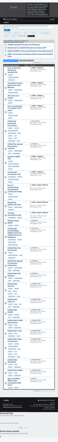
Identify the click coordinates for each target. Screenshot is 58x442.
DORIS (16, 128)
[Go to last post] (43, 68)
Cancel (21, 427)
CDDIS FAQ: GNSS (15, 370)
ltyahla (34, 378)
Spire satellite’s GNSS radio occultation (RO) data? (14, 382)
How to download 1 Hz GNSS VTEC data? (15, 108)
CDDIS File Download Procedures (12, 123)
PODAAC (11, 209)
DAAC (26, 33)
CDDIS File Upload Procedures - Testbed (15, 146)
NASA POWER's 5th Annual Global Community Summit (30, 51)
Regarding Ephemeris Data (14, 203)
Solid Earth (11, 141)
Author (14, 36)
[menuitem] (38, 400)
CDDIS (10, 75)
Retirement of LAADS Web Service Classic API (27, 48)
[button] (44, 63)
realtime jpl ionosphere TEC (14, 173)
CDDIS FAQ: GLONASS (12, 361)
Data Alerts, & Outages (20, 40)
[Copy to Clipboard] (0, 437)
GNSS (10, 103)
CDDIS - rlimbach (37, 67)
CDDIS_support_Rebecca (40, 185)
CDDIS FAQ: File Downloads (14, 249)
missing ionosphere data (14, 214)
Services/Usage (44, 33)
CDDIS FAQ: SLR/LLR (12, 300)
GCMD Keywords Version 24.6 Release (24, 45)
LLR (15, 136)
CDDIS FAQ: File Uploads (14, 275)
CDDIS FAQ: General (12, 285)
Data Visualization (13, 166)
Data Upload (12, 133)
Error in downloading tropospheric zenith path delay (15, 188)
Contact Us (52, 402)
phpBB (39, 404)
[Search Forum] (53, 26)
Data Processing (13, 77)
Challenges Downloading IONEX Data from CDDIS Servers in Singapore (15, 233)
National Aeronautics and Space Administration (12, 407)
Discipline (17, 33)
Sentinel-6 (11, 80)
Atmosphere (12, 177)
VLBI (18, 141)
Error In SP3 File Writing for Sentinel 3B (14, 70)
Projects (34, 33)
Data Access (18, 90)
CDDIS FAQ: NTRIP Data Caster (15, 321)
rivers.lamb (35, 121)
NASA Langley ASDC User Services (15, 405)
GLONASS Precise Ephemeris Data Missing (15, 85)
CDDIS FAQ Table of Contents (15, 340)
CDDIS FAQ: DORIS (12, 311)
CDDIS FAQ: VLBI (15, 331)
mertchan (35, 228)
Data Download (13, 92)
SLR (15, 138)
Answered (7, 33)
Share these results (25, 60)
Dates (6, 36)
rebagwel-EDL (36, 283)
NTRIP (10, 138)
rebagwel (35, 144)
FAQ (19, 133)
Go (26, 427)
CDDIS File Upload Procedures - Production (15, 263)
